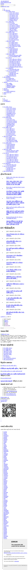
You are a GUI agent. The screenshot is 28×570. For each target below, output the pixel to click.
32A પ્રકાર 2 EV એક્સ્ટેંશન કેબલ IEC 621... (14, 256)
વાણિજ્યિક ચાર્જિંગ (10, 86)
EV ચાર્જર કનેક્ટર (10, 11)
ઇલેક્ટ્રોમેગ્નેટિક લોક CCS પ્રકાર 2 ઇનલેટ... (13, 242)
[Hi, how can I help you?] (2, 423)
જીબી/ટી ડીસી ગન (13, 19)
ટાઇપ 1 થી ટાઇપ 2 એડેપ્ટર (15, 59)
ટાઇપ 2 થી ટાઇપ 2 (13, 34)
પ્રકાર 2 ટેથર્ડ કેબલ (13, 37)
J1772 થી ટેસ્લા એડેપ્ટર (14, 63)
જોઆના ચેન (4, 401)
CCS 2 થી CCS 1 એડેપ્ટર (15, 65)
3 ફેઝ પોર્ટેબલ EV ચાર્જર (15, 46)
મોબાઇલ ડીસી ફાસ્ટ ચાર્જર (15, 55)
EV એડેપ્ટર (9, 57)
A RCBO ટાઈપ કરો (13, 73)
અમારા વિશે (6, 90)
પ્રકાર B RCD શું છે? (6, 381)
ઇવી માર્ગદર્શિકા (6, 77)
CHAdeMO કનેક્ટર (14, 18)
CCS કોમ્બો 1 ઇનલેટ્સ (14, 25)
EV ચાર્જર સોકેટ (10, 21)
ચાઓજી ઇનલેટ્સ (13, 30)
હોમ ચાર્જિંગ (9, 83)
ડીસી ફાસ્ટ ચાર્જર (10, 54)
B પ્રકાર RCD (12, 72)
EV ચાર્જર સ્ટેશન (10, 47)
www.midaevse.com (11, 393)
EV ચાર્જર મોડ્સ (10, 78)
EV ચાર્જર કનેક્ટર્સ (10, 79)
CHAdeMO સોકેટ (13, 28)
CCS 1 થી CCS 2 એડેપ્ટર (15, 64)
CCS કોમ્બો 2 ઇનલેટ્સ (14, 27)
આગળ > (4, 316)
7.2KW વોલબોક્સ (13, 50)
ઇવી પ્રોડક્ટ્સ (6, 10)
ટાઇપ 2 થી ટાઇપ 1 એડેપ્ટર (15, 60)
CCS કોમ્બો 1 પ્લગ (13, 15)
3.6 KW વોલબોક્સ (13, 48)
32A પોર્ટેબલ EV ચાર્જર (14, 45)
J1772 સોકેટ (12, 23)
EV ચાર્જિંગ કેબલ (10, 32)
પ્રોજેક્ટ (5, 82)
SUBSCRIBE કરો (5, 397)
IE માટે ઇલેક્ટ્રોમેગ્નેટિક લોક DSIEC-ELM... (14, 306)
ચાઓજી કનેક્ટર (13, 20)
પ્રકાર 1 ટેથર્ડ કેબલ (13, 36)
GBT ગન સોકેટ (13, 29)
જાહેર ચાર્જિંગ (9, 84)
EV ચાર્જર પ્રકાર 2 (13, 43)
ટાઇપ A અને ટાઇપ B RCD (12, 70)
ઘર (4, 9)
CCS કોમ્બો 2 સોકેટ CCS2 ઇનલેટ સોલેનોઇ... (13, 270)
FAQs (4, 93)
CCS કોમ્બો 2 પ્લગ (13, 16)
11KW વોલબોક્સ (13, 51)
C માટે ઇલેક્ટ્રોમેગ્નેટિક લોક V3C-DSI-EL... (14, 298)
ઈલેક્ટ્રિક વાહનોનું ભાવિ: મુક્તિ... (10, 368)
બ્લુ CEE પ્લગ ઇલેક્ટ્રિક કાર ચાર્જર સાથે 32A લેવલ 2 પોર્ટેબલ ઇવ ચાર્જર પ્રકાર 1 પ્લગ (15, 202)
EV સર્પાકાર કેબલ (13, 38)
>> (6, 316)
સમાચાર (5, 88)
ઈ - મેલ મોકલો (4, 400)
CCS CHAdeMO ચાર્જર (14, 56)
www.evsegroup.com (11, 395)
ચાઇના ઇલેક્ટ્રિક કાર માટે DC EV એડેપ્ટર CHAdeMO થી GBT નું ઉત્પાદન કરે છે (14, 222)
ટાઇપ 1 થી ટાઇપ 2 (13, 33)
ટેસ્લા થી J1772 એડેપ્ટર (14, 61)
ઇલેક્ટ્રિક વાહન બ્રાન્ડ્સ (12, 81)
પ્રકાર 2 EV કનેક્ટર (14, 14)
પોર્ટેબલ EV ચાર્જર (10, 41)
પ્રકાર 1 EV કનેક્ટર (14, 12)
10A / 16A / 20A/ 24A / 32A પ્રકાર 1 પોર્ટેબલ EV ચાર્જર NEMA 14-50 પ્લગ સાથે (14, 183)
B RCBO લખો (12, 74)
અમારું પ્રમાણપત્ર (10, 91)
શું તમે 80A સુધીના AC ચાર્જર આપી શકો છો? (13, 374)
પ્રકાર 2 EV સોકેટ (13, 24)
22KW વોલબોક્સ (13, 52)
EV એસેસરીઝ (9, 68)
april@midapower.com (12, 391)
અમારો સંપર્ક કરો (7, 92)
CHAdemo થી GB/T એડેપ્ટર (16, 66)
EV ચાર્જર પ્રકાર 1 (13, 42)
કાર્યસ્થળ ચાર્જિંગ (10, 87)
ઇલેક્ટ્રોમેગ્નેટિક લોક (14, 69)
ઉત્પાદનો (5, 100)
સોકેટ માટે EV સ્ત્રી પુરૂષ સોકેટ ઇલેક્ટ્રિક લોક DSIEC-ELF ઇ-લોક (15, 212)
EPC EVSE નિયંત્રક (11, 75)
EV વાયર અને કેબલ (14, 39)
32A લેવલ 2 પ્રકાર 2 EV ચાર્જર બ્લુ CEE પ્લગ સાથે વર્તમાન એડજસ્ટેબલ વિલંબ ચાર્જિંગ (15, 193)
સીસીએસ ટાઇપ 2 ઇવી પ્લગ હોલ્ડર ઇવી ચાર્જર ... (13, 277)
